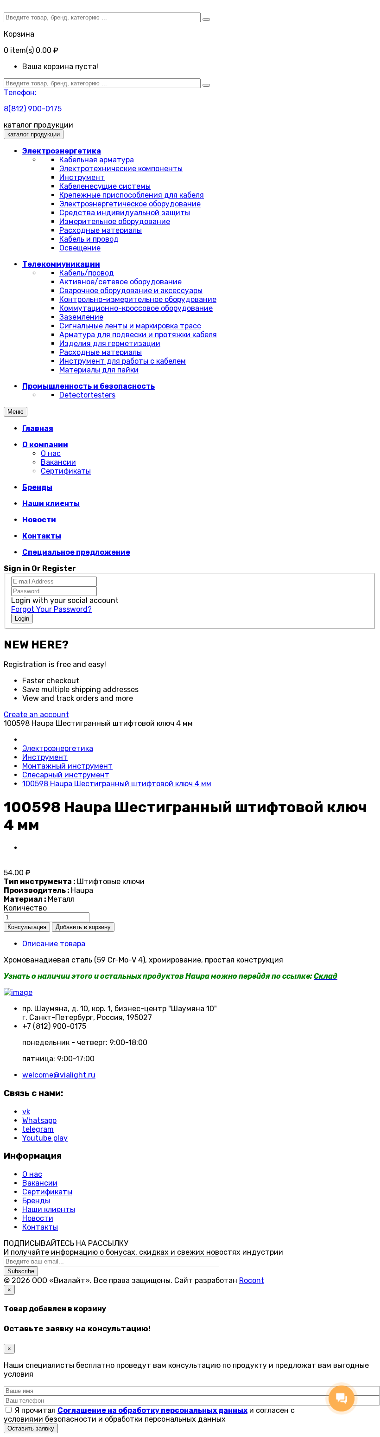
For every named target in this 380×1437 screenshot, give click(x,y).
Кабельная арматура (96, 159)
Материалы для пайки (99, 370)
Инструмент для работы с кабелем (122, 361)
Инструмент (82, 177)
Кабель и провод (89, 239)
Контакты (40, 1227)
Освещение (80, 248)
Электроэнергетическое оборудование (130, 203)
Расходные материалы (100, 230)
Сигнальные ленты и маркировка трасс (130, 325)
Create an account (36, 714)
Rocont (251, 1280)
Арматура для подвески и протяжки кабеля (138, 334)
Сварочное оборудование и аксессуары (131, 290)
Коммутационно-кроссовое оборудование (136, 308)
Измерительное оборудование (114, 221)
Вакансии (58, 462)
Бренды (36, 1200)
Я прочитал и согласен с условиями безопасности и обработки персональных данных (149, 1415)
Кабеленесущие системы (105, 186)
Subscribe (20, 1271)
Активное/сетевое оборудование (120, 281)
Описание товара (53, 943)
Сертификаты (66, 471)
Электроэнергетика (57, 748)
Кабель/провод (86, 273)
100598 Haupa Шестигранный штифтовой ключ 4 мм (116, 783)
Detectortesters (87, 395)
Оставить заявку (30, 1428)
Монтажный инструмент (67, 766)
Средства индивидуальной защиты (124, 212)
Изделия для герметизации (109, 343)
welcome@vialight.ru (58, 1075)
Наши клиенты (48, 1209)
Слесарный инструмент (65, 774)
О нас (51, 453)
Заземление (81, 317)
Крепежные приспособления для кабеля (131, 195)
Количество (25, 908)
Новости (37, 1218)
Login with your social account (65, 600)
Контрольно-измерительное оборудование (137, 299)
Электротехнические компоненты (121, 168)
